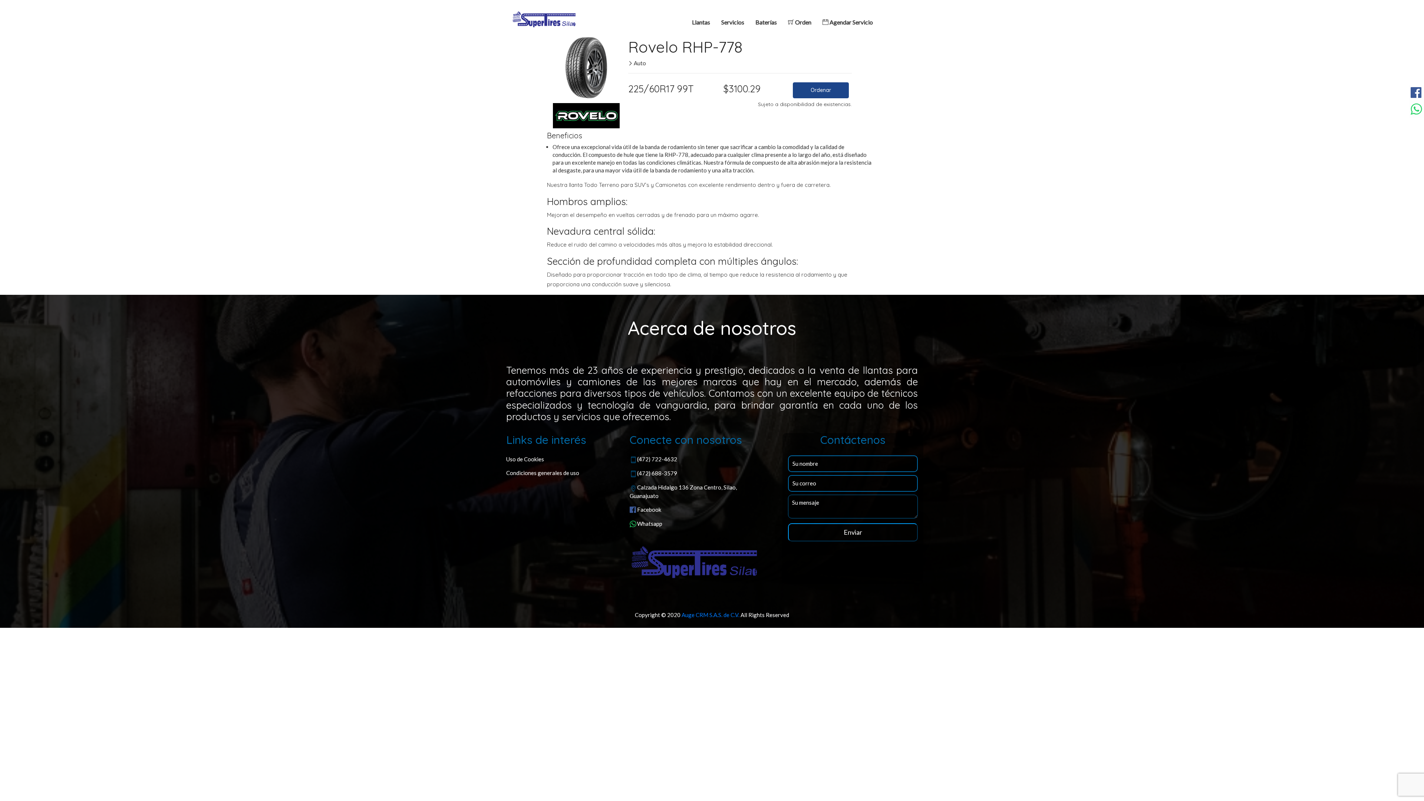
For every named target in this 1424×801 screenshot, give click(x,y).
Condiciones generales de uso (542, 472)
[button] (555, 66)
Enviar (853, 532)
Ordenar (821, 90)
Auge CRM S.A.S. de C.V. (710, 615)
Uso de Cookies (525, 459)
